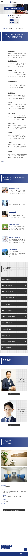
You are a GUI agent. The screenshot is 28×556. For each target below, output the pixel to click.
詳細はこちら (11, 393)
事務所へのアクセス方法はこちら (11, 510)
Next (4, 161)
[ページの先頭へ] (25, 549)
